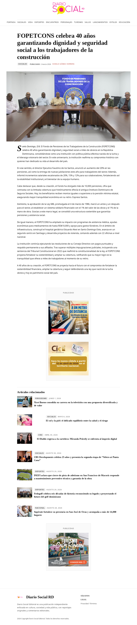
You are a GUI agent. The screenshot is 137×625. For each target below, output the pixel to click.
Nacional (40, 508)
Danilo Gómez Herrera (63, 64)
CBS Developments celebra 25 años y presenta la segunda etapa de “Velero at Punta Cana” (76, 459)
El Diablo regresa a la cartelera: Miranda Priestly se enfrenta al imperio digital (77, 439)
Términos (93, 603)
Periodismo (41, 398)
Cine (40, 435)
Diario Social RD (40, 597)
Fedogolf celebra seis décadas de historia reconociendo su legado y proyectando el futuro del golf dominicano (75, 495)
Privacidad (84, 603)
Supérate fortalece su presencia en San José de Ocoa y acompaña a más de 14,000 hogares (75, 513)
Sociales (22, 64)
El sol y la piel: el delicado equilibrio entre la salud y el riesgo (77, 420)
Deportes (39, 471)
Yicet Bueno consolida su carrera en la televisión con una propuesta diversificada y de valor (76, 404)
